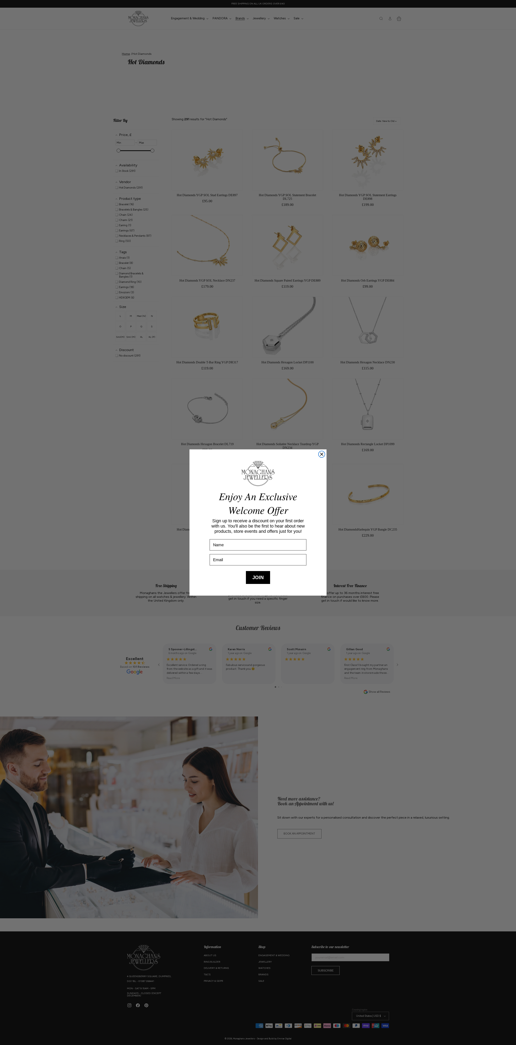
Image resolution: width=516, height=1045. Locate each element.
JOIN (258, 577)
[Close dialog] (321, 454)
